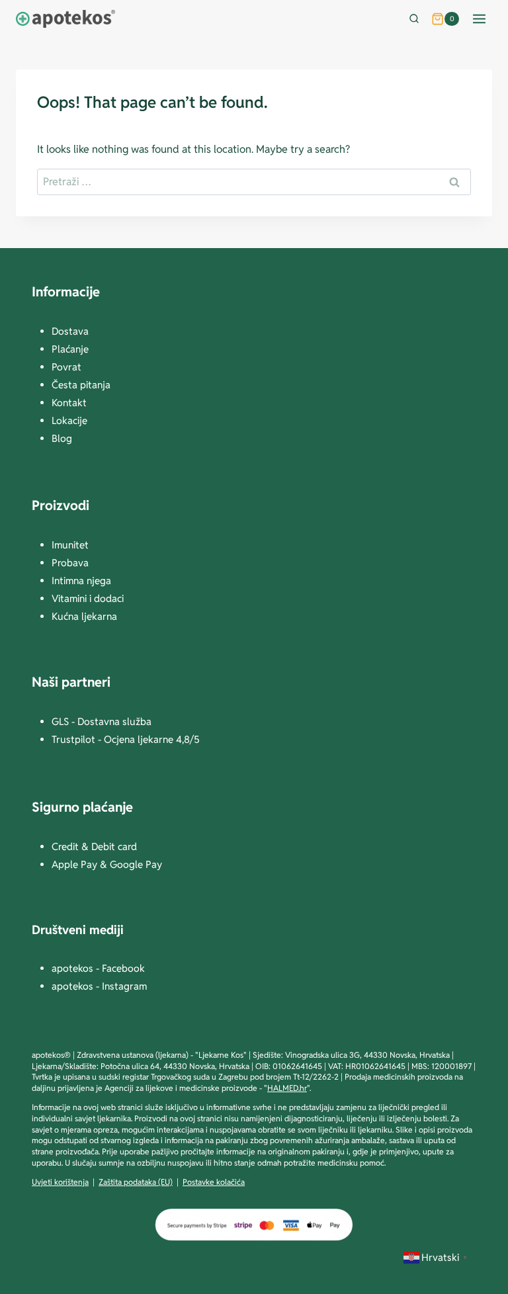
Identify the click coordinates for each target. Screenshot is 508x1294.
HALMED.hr (287, 1088)
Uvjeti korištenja (60, 1182)
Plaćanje (70, 349)
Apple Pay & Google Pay (107, 864)
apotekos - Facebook (98, 968)
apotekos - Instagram (99, 986)
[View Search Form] (417, 19)
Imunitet (70, 545)
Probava (70, 562)
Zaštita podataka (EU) (136, 1182)
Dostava (70, 331)
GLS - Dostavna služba (101, 721)
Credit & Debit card (94, 846)
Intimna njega (81, 580)
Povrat (66, 367)
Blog (62, 438)
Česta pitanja (81, 384)
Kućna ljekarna (84, 616)
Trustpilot (75, 739)
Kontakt (69, 402)
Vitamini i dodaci (88, 598)
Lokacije (69, 420)
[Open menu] (479, 18)
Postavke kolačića (214, 1182)
